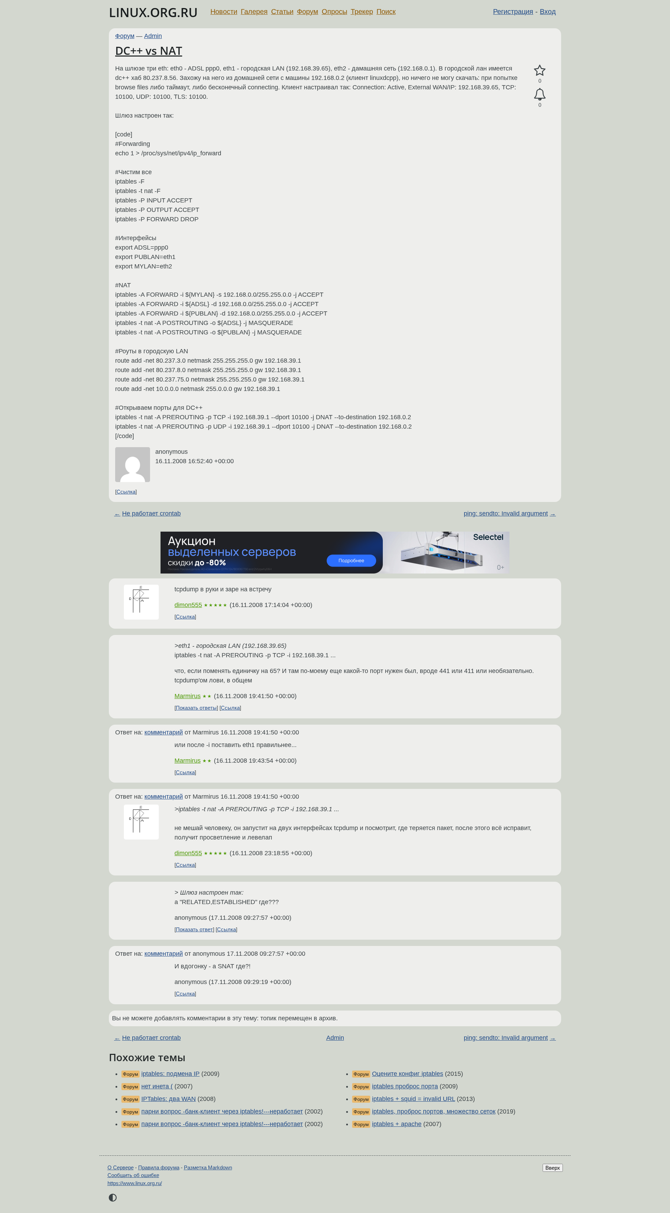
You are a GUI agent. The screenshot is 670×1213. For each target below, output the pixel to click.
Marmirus (187, 696)
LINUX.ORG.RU (153, 12)
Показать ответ (194, 929)
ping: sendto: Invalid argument (506, 513)
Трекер (362, 11)
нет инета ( (157, 1086)
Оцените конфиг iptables (407, 1073)
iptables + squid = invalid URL (413, 1098)
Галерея (254, 11)
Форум (307, 11)
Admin (153, 35)
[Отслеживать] (540, 94)
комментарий (163, 732)
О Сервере (120, 1167)
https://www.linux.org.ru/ (134, 1183)
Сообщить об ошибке (133, 1175)
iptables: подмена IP (170, 1073)
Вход (548, 11)
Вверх (552, 1168)
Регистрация (513, 11)
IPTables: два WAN (168, 1098)
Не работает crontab (151, 513)
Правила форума (158, 1167)
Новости (223, 11)
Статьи (282, 11)
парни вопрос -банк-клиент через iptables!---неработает (222, 1111)
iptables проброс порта (405, 1086)
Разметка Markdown (208, 1167)
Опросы (334, 11)
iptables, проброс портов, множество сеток (434, 1111)
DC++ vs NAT (148, 50)
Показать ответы (196, 708)
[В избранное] (540, 71)
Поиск (386, 11)
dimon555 (188, 604)
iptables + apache (397, 1123)
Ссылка (126, 492)
